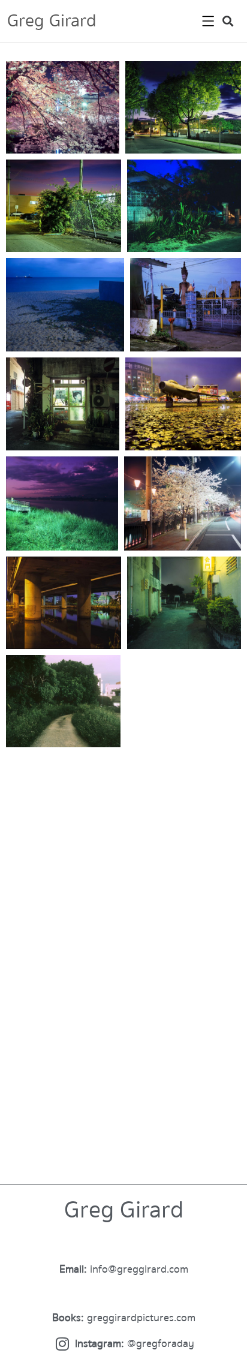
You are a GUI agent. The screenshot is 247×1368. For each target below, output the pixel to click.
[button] (228, 21)
